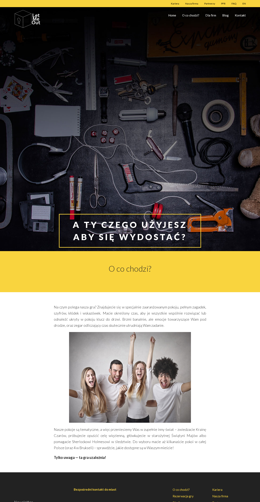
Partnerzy (209, 3)
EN (244, 3)
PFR (223, 3)
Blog (225, 15)
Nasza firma (191, 3)
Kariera (175, 3)
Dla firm (210, 15)
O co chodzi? (190, 15)
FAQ (234, 3)
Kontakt (240, 15)
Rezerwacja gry (183, 496)
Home (172, 15)
